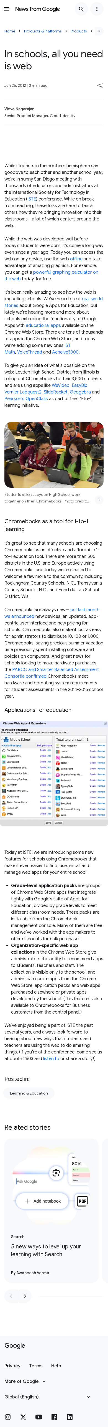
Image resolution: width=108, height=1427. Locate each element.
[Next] (99, 31)
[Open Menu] (6, 9)
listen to (51, 1059)
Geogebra (80, 392)
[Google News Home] (38, 9)
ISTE (31, 199)
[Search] (81, 9)
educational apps (43, 325)
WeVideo (61, 385)
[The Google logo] (14, 1346)
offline (76, 259)
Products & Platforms (43, 31)
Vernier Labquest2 (23, 392)
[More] (99, 500)
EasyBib (80, 385)
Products (79, 31)
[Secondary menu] (97, 9)
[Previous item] (11, 1296)
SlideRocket (56, 392)
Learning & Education (29, 1093)
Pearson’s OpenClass (26, 399)
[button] (100, 85)
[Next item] (25, 1296)
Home (9, 31)
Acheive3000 (65, 352)
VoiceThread (29, 352)
